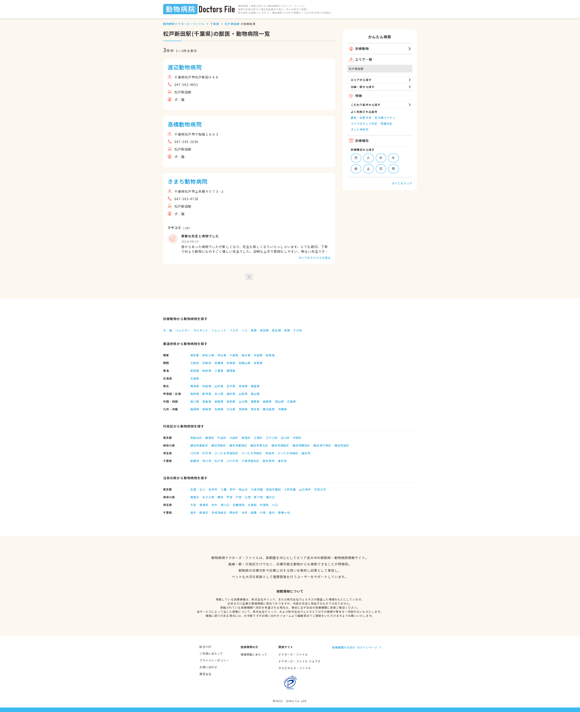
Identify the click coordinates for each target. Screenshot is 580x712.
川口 (275, 505)
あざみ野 (208, 497)
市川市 (206, 461)
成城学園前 (273, 489)
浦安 (193, 512)
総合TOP (205, 647)
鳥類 (254, 330)
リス (244, 330)
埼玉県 (222, 355)
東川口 (225, 505)
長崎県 (206, 409)
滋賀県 (258, 363)
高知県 (231, 401)
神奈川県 (208, 355)
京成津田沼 (219, 512)
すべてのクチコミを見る (314, 258)
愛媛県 (219, 401)
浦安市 (282, 461)
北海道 (194, 378)
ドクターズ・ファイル (293, 654)
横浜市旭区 (341, 445)
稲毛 (272, 512)
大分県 (231, 409)
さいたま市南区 (252, 453)
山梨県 (243, 394)
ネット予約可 (360, 129)
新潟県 (206, 394)
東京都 (194, 355)
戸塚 (239, 497)
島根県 (267, 401)
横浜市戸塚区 (322, 445)
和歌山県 (245, 363)
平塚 (229, 497)
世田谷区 (196, 438)
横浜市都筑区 (238, 445)
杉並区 (222, 438)
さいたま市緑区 (288, 453)
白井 (245, 512)
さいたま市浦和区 (226, 453)
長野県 (194, 394)
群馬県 (270, 355)
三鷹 (224, 489)
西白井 (234, 512)
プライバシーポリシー (214, 660)
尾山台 (243, 489)
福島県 (255, 386)
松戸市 (219, 461)
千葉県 (214, 24)
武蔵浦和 (238, 505)
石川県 (219, 394)
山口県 (243, 401)
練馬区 (209, 438)
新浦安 (203, 512)
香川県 (194, 401)
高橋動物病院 (185, 124)
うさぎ (234, 330)
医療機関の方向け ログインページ (355, 647)
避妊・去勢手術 (361, 117)
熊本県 (255, 409)
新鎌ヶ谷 (284, 512)
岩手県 (231, 386)
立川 (202, 489)
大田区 (234, 438)
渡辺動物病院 (185, 67)
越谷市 (306, 453)
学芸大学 (320, 489)
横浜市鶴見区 (301, 445)
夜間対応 (386, 123)
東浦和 (203, 505)
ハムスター (182, 330)
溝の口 (270, 497)
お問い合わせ (208, 667)
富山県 (255, 394)
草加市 (270, 453)
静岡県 (231, 370)
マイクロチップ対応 (364, 123)
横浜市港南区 (280, 445)
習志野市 (268, 461)
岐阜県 (206, 370)
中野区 (297, 438)
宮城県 (243, 386)
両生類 (276, 330)
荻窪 (193, 489)
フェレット (218, 330)
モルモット (200, 330)
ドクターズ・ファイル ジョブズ (299, 661)
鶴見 (220, 497)
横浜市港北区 (259, 445)
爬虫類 (264, 330)
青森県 (194, 386)
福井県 (231, 394)
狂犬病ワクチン (385, 117)
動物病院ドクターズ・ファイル (184, 24)
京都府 (206, 363)
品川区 (285, 438)
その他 (297, 330)
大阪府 (194, 363)
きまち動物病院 (188, 181)
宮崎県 (243, 409)
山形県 (219, 386)
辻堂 (248, 497)
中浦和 (264, 505)
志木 (215, 505)
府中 (233, 489)
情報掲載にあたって (254, 654)
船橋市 (194, 461)
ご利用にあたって (211, 653)
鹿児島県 (269, 409)
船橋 (254, 512)
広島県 (291, 401)
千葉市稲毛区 (251, 461)
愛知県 (194, 370)
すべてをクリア (402, 183)
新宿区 (246, 438)
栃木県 (246, 355)
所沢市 (206, 453)
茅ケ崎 (258, 497)
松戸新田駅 (232, 24)
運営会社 (205, 674)
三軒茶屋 (290, 489)
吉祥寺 (213, 489)
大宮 (193, 505)
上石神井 (305, 489)
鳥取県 (255, 401)
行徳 (263, 512)
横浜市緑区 (218, 445)
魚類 (287, 330)
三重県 (219, 370)
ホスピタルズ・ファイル (294, 668)
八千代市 (232, 461)
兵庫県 (219, 363)
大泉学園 (257, 489)
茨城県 (258, 355)
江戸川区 (272, 438)
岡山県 (279, 401)
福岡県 (194, 409)
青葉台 (194, 497)
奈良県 (231, 363)
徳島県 (206, 401)
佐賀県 (219, 409)
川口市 (194, 453)
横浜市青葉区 (199, 445)
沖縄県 (282, 409)
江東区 (258, 438)
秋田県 (206, 386)
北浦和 (252, 505)
